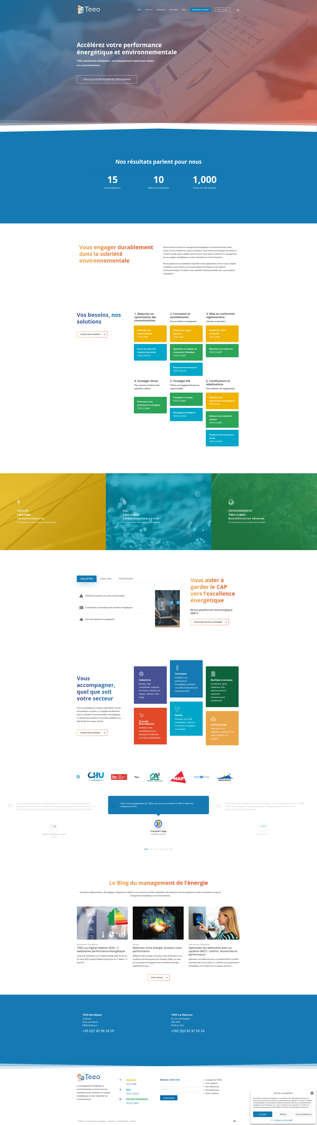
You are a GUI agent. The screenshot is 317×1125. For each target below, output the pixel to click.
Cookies (133, 1121)
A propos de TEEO (214, 1080)
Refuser (283, 1114)
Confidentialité (122, 1121)
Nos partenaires (213, 1090)
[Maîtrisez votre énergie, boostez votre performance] (158, 937)
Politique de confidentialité (283, 1120)
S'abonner (169, 1098)
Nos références (212, 1087)
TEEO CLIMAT (132, 1103)
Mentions (111, 1121)
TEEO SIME (131, 1084)
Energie (136, 944)
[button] (312, 1093)
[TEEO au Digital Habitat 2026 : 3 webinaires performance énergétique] (102, 935)
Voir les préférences (304, 1114)
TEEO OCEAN (132, 1094)
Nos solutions (212, 1083)
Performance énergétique (87, 944)
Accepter (262, 1114)
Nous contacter (212, 1093)
